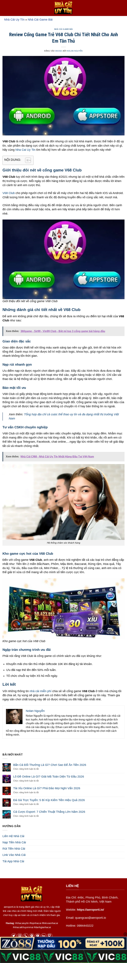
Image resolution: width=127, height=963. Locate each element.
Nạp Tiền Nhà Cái (14, 842)
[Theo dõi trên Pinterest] (32, 936)
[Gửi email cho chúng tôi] (19, 936)
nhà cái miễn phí (40, 691)
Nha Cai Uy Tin (25, 149)
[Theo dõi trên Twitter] (14, 936)
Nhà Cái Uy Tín (14, 19)
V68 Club (8, 193)
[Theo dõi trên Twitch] (49, 936)
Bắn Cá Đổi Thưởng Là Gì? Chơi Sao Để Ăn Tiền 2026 (49, 765)
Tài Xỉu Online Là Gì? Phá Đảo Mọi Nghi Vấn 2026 (46, 788)
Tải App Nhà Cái (13, 861)
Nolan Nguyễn (75, 51)
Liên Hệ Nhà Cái (13, 836)
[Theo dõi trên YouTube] (38, 936)
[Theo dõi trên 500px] (43, 936)
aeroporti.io (10, 906)
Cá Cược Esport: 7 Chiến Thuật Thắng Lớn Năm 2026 (49, 811)
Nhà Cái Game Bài (40, 19)
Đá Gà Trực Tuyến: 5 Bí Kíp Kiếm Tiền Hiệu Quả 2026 (49, 800)
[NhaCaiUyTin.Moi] (63, 8)
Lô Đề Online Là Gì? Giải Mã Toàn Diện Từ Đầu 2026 (48, 776)
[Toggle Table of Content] (26, 160)
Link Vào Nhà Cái (14, 855)
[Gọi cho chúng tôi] (25, 936)
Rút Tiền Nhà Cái (13, 848)
